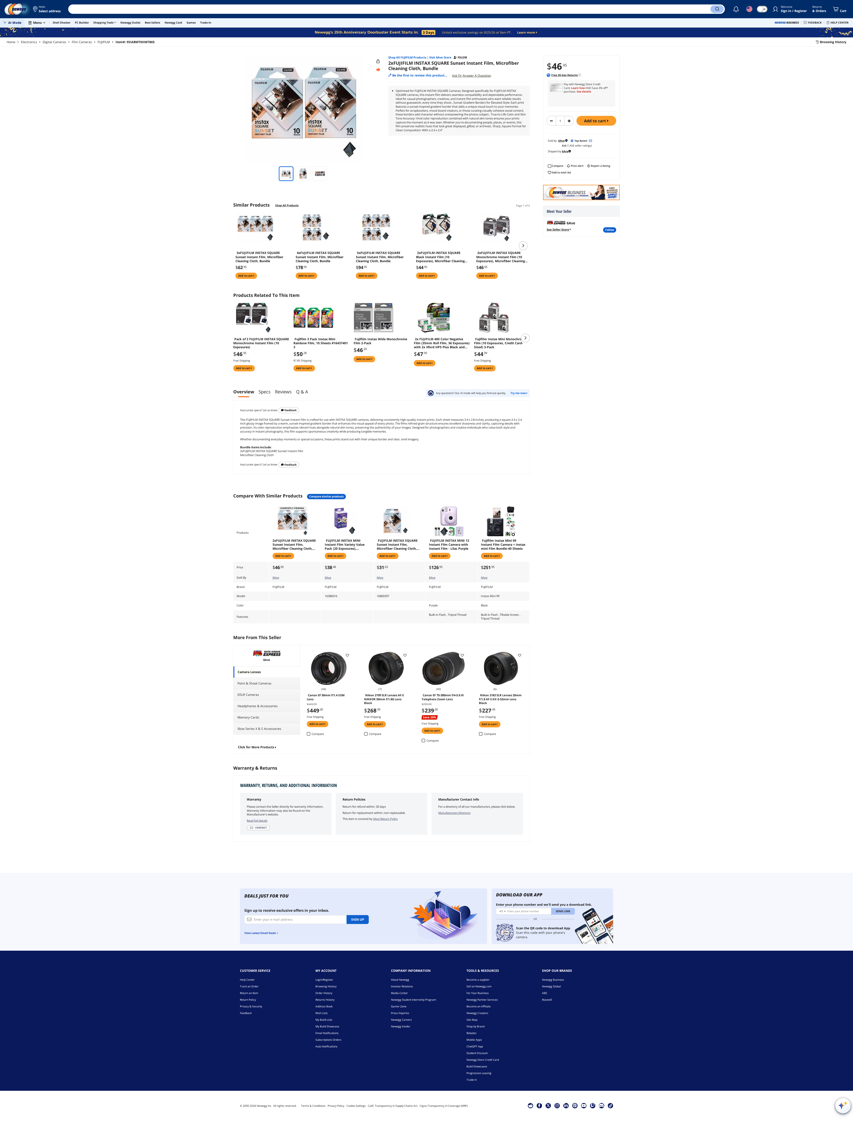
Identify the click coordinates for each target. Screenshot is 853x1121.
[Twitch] (593, 1105)
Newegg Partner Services (482, 1000)
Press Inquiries (400, 1013)
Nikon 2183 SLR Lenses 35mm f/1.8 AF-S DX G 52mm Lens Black (500, 698)
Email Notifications (327, 1033)
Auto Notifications (326, 1046)
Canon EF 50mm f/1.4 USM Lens (326, 697)
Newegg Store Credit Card (482, 1060)
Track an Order (249, 986)
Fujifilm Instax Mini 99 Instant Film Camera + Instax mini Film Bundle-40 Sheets (503, 545)
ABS (544, 993)
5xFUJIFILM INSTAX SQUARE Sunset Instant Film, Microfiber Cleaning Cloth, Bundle (380, 257)
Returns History (325, 1000)
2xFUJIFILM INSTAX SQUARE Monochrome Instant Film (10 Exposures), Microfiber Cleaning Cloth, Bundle (500, 257)
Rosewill (547, 1000)
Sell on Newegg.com (479, 986)
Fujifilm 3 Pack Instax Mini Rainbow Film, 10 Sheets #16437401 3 (320, 343)
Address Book (324, 1006)
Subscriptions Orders (328, 1040)
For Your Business (477, 993)
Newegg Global (551, 986)
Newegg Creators (477, 1013)
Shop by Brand (475, 1026)
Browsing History (326, 986)
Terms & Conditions (313, 1106)
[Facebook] (539, 1105)
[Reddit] (378, 69)
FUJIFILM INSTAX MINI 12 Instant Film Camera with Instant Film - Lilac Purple (449, 545)
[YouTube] (584, 1105)
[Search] (717, 9)
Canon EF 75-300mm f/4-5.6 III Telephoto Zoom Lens (443, 697)
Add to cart (595, 120)
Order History (323, 993)
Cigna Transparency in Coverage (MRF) (444, 1106)
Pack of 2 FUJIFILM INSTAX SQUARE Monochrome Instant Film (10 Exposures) (261, 343)
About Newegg (400, 980)
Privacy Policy (336, 1106)
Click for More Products (256, 747)
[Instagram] (557, 1105)
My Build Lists (323, 1020)
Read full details (257, 821)
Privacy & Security (251, 1006)
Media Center (399, 993)
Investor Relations (402, 986)
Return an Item (249, 993)
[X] (548, 1105)
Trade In (471, 1080)
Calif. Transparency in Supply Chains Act (392, 1106)
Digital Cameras (54, 42)
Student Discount (477, 1053)
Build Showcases (476, 1066)
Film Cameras (82, 42)
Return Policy (248, 1000)
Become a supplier (478, 980)
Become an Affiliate (478, 1006)
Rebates (471, 1033)
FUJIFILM (104, 42)
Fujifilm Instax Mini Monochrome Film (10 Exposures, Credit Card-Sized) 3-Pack (500, 343)
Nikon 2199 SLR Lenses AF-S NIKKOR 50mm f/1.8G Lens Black (384, 698)
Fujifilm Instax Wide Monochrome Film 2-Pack (380, 341)
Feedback (290, 410)
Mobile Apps (474, 1040)
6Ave (276, 578)
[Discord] (601, 1105)
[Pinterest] (575, 1105)
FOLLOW (609, 230)
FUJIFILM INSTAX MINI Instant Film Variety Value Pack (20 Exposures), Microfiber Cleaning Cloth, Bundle (345, 545)
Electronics (29, 42)
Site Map (471, 1020)
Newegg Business (553, 980)
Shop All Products (287, 205)
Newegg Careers (401, 1020)
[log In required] (347, 655)
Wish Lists (321, 1013)
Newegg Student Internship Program (413, 1000)
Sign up (357, 919)
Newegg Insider (400, 1026)
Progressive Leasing (478, 1073)
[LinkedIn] (566, 1105)
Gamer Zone (399, 1006)
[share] (378, 61)
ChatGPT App (474, 1046)
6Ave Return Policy (385, 819)
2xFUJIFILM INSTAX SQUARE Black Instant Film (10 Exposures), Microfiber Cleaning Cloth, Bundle (440, 257)
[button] (47, 9)
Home (11, 42)
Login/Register (324, 980)
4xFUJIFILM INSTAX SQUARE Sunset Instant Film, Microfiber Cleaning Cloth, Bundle (319, 257)
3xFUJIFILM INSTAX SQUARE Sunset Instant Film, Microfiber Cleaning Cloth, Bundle (259, 257)
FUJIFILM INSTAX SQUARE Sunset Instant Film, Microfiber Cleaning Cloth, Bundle (397, 545)
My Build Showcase (327, 1026)
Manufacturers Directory (454, 813)
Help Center (247, 980)
